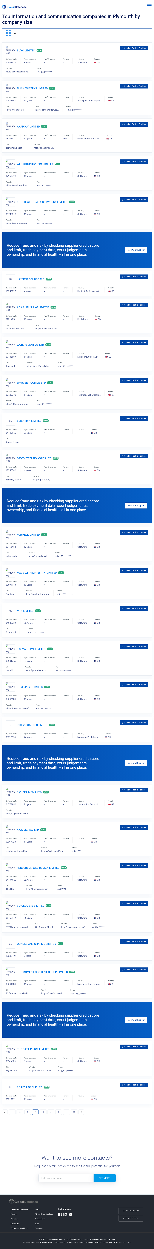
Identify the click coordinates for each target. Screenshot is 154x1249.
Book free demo (131, 1210)
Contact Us (15, 1223)
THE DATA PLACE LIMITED (33, 1049)
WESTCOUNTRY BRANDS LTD (35, 164)
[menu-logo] (14, 7)
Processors (39, 1228)
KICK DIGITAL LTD (28, 829)
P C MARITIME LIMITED (31, 649)
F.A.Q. (37, 1209)
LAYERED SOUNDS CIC (30, 279)
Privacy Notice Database (44, 1214)
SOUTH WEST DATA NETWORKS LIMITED (42, 202)
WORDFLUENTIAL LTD (30, 344)
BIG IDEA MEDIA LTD (29, 792)
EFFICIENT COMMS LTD (31, 382)
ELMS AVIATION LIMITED (32, 88)
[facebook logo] (60, 1215)
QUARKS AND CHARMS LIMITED (36, 944)
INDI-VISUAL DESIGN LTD (32, 725)
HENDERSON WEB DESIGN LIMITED (38, 868)
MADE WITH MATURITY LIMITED (37, 572)
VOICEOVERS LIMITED (30, 905)
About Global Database (19, 1209)
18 (74, 1112)
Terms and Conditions (19, 1228)
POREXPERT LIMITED (30, 687)
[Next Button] (81, 1112)
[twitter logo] (70, 1214)
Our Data (14, 1219)
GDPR (37, 1223)
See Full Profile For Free (135, 48)
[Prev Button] (5, 1112)
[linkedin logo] (65, 1215)
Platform (14, 1214)
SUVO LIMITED (26, 50)
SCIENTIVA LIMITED (29, 421)
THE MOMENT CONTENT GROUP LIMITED (42, 972)
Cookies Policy (40, 1219)
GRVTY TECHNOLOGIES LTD (34, 458)
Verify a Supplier (136, 249)
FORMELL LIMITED (28, 534)
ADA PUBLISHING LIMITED (33, 307)
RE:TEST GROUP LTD (29, 1087)
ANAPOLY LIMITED (28, 126)
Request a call (130, 1218)
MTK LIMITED (25, 611)
